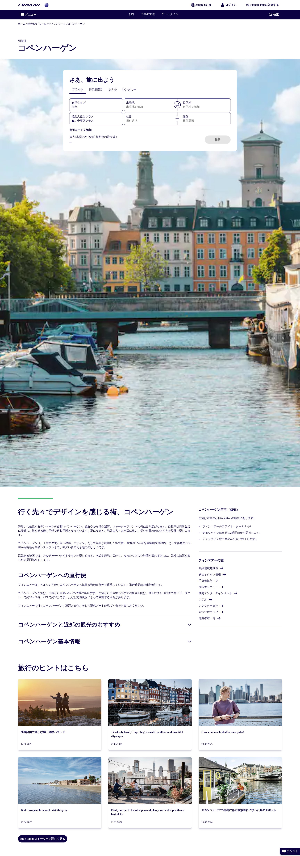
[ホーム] (29, 5)
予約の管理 (148, 14)
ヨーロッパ (45, 24)
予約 (131, 14)
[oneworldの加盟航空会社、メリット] (46, 5)
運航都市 (32, 24)
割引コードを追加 (80, 129)
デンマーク (59, 24)
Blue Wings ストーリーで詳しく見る (42, 838)
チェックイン (170, 14)
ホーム (21, 24)
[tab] (77, 89)
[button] (177, 104)
